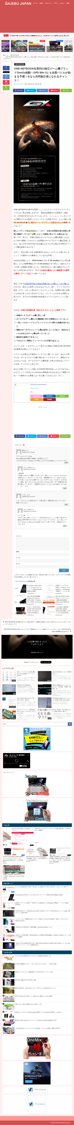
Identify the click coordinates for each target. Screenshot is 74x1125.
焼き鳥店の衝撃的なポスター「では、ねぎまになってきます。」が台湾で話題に (36, 963)
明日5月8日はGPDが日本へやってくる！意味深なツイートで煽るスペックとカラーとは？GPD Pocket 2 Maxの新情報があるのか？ (37, 630)
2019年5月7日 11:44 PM (30, 511)
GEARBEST (49, 396)
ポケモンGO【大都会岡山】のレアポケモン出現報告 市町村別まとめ (33, 955)
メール (18, 557)
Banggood (62, 396)
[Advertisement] (37, 20)
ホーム (35, 3)
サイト (18, 563)
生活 (68, 3)
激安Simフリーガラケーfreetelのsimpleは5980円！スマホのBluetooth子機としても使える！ (39, 1012)
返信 (66, 462)
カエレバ (36, 388)
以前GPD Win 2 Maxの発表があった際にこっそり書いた (47, 284)
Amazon (36, 399)
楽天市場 (49, 399)
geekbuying (37, 396)
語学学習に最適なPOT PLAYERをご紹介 (25, 980)
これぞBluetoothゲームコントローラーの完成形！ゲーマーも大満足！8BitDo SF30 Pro (37, 1028)
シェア (6, 69)
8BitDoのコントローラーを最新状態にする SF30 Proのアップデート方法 (34, 972)
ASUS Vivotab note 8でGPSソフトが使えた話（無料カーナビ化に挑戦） (34, 996)
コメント (19, 536)
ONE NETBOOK (19, 64)
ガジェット (48, 3)
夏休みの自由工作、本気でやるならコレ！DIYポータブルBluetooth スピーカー (35, 988)
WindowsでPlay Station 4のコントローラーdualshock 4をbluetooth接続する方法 (36, 1020)
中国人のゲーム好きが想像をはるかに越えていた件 (28, 1004)
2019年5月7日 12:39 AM (28, 452)
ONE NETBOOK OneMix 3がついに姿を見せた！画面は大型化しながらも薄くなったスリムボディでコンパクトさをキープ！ (37, 623)
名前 (17, 551)
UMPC (41, 3)
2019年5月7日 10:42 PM (28, 496)
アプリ (55, 3)
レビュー (62, 3)
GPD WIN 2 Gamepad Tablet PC (38, 384)
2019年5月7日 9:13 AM (29, 469)
